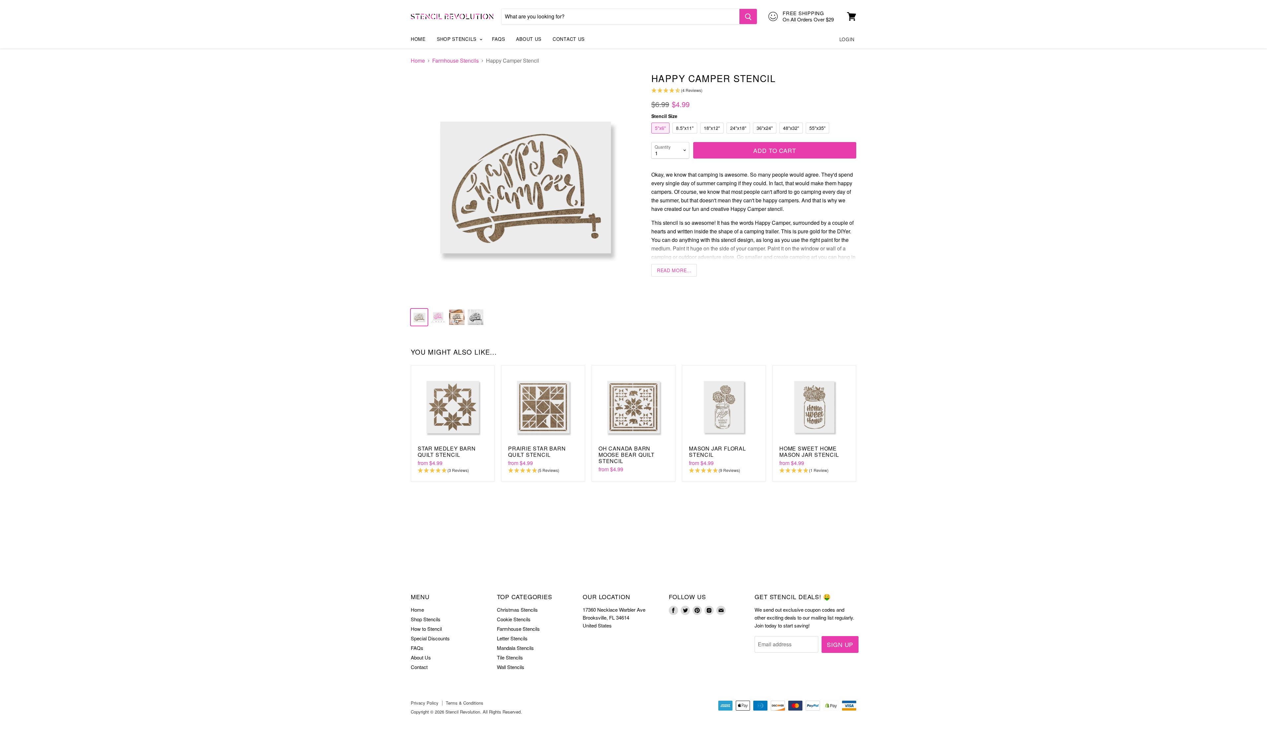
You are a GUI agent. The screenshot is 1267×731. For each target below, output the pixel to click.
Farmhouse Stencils (455, 61)
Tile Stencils (510, 657)
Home (418, 39)
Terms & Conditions (464, 703)
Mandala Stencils (515, 647)
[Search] (748, 16)
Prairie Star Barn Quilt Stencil (537, 451)
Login (847, 39)
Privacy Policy (425, 703)
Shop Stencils (457, 39)
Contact (419, 666)
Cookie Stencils (514, 619)
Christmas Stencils (517, 609)
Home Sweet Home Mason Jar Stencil (809, 451)
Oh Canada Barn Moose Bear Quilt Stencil (627, 455)
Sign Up (840, 644)
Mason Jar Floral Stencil (717, 451)
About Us (528, 39)
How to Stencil (426, 628)
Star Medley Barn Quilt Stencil (447, 451)
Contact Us (569, 39)
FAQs (498, 39)
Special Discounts (430, 638)
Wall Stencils (510, 666)
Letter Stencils (512, 638)
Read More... (674, 270)
